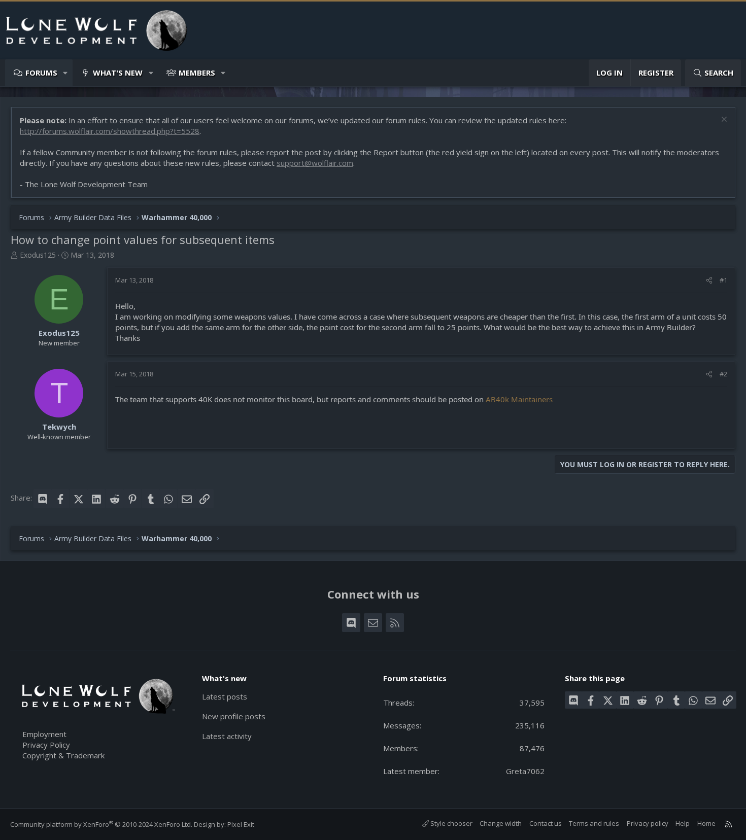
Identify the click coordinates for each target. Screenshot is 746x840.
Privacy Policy (46, 745)
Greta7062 (525, 771)
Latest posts (224, 696)
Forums (41, 72)
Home (706, 823)
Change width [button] (501, 823)
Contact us (545, 823)
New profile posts (233, 716)
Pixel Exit (240, 824)
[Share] (709, 280)
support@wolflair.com (315, 163)
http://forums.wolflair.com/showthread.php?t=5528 (109, 131)
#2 (723, 373)
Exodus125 (38, 255)
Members (197, 72)
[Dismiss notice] (723, 120)
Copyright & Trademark (63, 755)
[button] (65, 72)
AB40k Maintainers (519, 399)
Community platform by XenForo (101, 824)
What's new (118, 72)
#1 (723, 280)
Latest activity (227, 736)
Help (682, 823)
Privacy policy (647, 823)
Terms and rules (594, 823)
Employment (44, 734)
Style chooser (450, 823)
